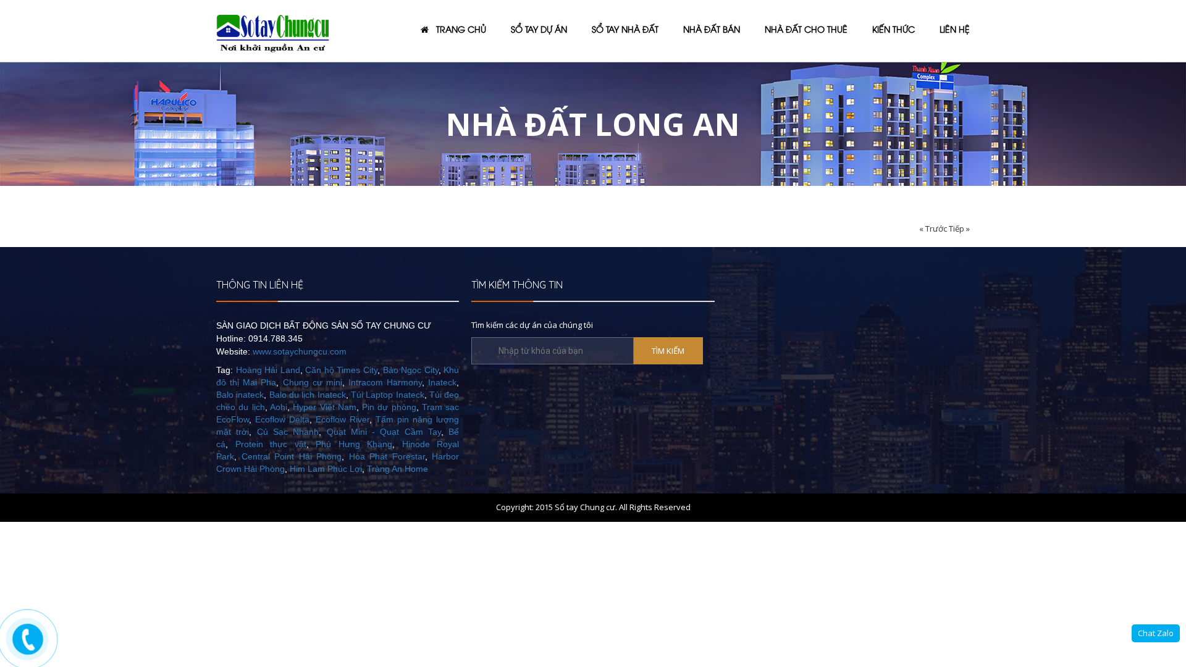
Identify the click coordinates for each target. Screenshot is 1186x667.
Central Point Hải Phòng (292, 456)
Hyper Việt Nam (324, 407)
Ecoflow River (342, 419)
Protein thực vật (270, 444)
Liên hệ (955, 29)
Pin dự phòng (389, 407)
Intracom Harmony (385, 382)
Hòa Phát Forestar (387, 456)
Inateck (442, 382)
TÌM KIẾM (668, 350)
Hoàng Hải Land (268, 370)
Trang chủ (457, 29)
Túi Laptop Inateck (387, 395)
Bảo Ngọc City (411, 370)
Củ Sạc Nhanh (288, 432)
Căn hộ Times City (341, 370)
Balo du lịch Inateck (307, 395)
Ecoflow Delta (282, 419)
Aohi (278, 407)
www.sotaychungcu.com (300, 351)
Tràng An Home (397, 469)
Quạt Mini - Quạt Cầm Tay (384, 432)
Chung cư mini (312, 382)
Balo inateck (240, 395)
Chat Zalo (1156, 633)
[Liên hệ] (28, 638)
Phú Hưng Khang (354, 444)
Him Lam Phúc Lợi (326, 469)
